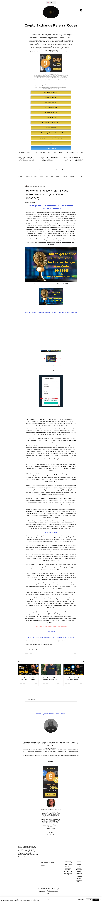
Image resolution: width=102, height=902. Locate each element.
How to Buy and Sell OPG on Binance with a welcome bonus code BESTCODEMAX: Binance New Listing (73, 678)
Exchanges (28, 640)
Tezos (52, 176)
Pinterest (79, 854)
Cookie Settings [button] (81, 899)
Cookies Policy (68, 861)
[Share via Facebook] (26, 649)
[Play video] (51, 329)
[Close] (100, 899)
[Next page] (59, 169)
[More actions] (76, 186)
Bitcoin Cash (64, 176)
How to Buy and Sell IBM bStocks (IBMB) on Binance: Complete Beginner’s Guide (27, 678)
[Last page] (62, 169)
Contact (43, 855)
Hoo (56, 640)
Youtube (79, 853)
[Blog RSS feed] (81, 10)
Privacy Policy (68, 854)
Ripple (35, 176)
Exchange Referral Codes (46, 644)
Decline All (89, 899)
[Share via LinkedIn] (32, 649)
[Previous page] (42, 169)
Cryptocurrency (28, 176)
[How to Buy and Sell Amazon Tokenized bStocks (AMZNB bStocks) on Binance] (51, 669)
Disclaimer (68, 856)
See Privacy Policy (35, 900)
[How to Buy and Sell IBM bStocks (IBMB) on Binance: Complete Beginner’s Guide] (28, 669)
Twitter (79, 851)
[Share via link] (36, 649)
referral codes (50, 640)
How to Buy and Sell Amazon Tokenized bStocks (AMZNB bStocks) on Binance (51, 678)
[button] (82, 176)
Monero (41, 176)
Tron (47, 176)
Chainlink (72, 176)
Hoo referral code (63, 640)
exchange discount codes (38, 640)
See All (82, 661)
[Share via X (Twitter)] (29, 649)
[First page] (39, 169)
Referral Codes (36, 644)
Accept (96, 899)
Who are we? (68, 853)
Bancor (57, 176)
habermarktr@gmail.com (47, 852)
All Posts (20, 176)
